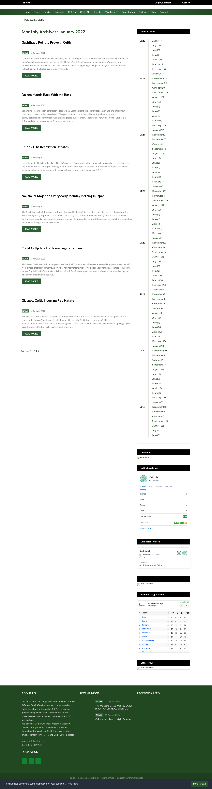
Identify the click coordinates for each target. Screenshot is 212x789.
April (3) (156, 223)
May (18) (156, 383)
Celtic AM (85, 12)
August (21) (158, 369)
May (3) (156, 167)
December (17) (159, 134)
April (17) (157, 275)
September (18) (160, 420)
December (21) (159, 294)
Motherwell (146, 629)
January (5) (157, 402)
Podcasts (59, 12)
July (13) (156, 101)
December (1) (159, 242)
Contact (164, 12)
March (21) (157, 336)
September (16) (160, 200)
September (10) (160, 92)
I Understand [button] (199, 784)
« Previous (24, 351)
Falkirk (144, 637)
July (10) (156, 209)
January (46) (158, 289)
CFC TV (72, 12)
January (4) (157, 186)
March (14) (157, 280)
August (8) (157, 312)
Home (27, 12)
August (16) (158, 425)
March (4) (157, 120)
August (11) (158, 256)
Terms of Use (107, 777)
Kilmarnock (146, 652)
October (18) (158, 87)
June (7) (156, 106)
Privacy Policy (76, 777)
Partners (143, 12)
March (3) (157, 228)
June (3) (156, 266)
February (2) (158, 233)
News (37, 12)
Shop (153, 12)
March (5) (157, 176)
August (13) (158, 97)
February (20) (159, 284)
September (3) (159, 148)
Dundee (145, 644)
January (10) (158, 345)
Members (110, 12)
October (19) (158, 303)
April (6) (156, 172)
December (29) (159, 78)
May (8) (156, 111)
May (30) (156, 327)
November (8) (159, 299)
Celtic (144, 617)
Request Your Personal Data (129, 777)
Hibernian (146, 633)
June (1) (156, 162)
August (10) (158, 153)
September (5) (159, 252)
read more (31, 75)
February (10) (159, 125)
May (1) (156, 219)
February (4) (158, 181)
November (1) (159, 195)
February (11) (159, 397)
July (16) (156, 374)
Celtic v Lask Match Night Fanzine (113, 719)
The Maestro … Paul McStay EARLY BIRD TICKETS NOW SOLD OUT (113, 707)
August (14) (158, 205)
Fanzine (47, 12)
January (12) (158, 129)
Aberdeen (146, 648)
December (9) (159, 191)
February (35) (159, 341)
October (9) (158, 359)
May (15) (156, 270)
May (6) (156, 54)
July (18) (156, 158)
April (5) (156, 115)
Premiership (157, 603)
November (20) (160, 83)
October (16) (158, 247)
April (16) (157, 59)
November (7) (159, 139)
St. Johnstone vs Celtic (150, 565)
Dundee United (148, 641)
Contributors (128, 12)
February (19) (159, 69)
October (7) (158, 144)
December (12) (159, 406)
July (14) (156, 45)
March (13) (157, 64)
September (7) (159, 308)
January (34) (158, 73)
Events (97, 12)
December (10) (159, 350)
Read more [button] (72, 784)
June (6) (156, 322)
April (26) (157, 331)
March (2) (157, 392)
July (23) (156, 261)
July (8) (155, 430)
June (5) (156, 50)
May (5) (156, 435)
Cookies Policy (92, 777)
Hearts (144, 621)
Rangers (145, 625)
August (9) (157, 40)
